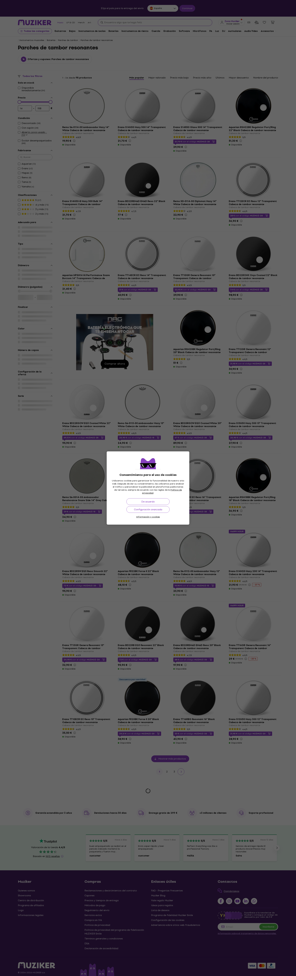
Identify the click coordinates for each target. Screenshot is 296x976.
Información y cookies (148, 516)
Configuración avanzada (148, 509)
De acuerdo (148, 502)
